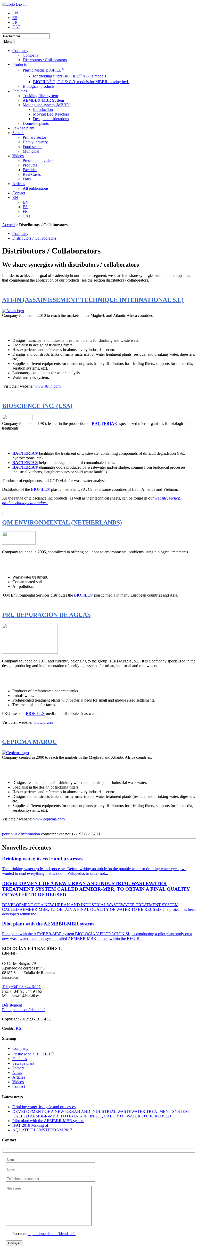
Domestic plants (36, 123)
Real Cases (32, 174)
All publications (35, 188)
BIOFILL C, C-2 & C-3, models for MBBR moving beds (81, 82)
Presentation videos (38, 160)
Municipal (31, 151)
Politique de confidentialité (23, 1010)
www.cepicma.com (49, 819)
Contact (18, 193)
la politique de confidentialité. (52, 1233)
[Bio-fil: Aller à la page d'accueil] (14, 4)
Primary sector (34, 137)
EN (15, 13)
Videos (18, 156)
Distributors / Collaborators (45, 60)
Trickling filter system (40, 95)
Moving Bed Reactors (51, 114)
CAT (16, 27)
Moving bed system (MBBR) (46, 105)
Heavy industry (35, 142)
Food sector (32, 146)
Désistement (12, 1005)
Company (20, 50)
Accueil (8, 225)
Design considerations (51, 119)
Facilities (19, 91)
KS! (19, 1028)
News (17, 1072)
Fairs (27, 179)
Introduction (43, 109)
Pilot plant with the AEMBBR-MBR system (48, 1120)
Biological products (38, 86)
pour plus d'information (21, 834)
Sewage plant (23, 128)
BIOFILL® (40, 489)
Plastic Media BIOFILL (43, 70)
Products (19, 64)
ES (14, 17)
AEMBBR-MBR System (43, 100)
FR (15, 22)
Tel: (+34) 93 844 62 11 (21, 986)
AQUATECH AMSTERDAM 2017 (42, 1130)
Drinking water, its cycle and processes (44, 1107)
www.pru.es (43, 722)
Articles (18, 183)
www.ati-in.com (47, 386)
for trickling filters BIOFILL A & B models (69, 76)
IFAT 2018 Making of (30, 1125)
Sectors (18, 132)
